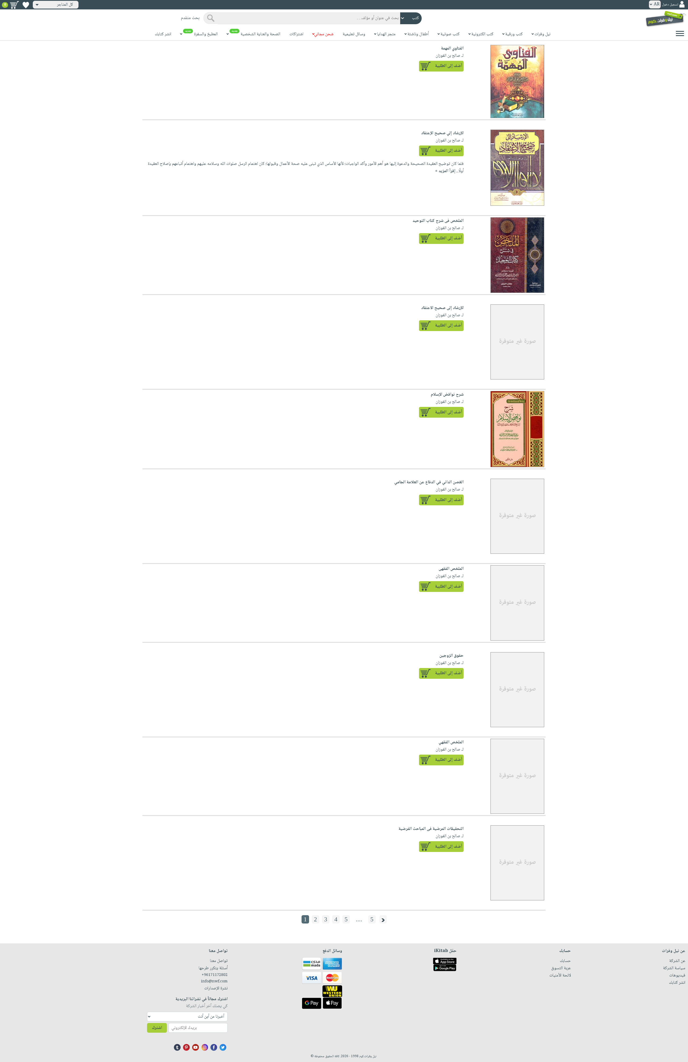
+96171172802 (215, 975)
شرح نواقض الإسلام (447, 394)
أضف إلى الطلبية (448, 66)
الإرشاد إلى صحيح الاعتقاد (442, 308)
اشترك (157, 1028)
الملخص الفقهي (451, 742)
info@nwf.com (214, 981)
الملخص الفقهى (451, 569)
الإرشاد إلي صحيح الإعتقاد (442, 133)
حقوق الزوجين (451, 655)
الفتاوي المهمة (452, 48)
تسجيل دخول (670, 5)
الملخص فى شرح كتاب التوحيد (438, 221)
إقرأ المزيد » (445, 171)
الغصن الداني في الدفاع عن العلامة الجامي (429, 482)
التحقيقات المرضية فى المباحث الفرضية (431, 829)
